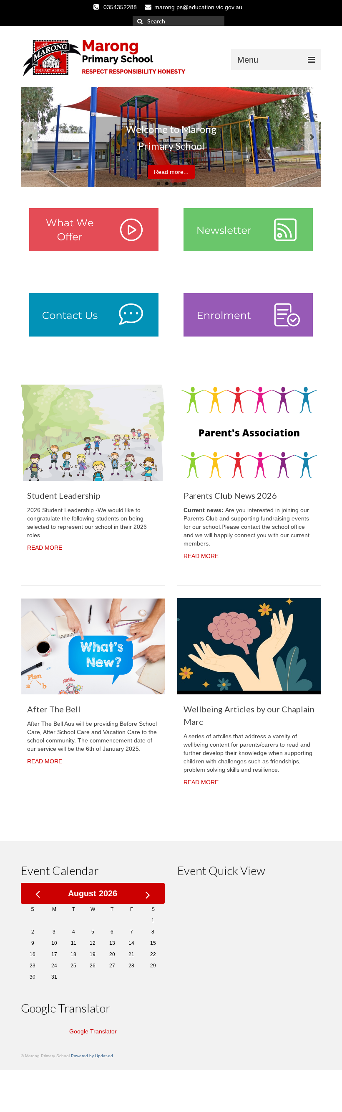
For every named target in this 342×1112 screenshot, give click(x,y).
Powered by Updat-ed (92, 1055)
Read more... (171, 171)
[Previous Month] (37, 893)
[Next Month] (147, 893)
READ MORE (44, 547)
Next (311, 137)
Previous (30, 137)
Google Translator (93, 1031)
